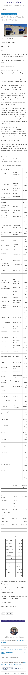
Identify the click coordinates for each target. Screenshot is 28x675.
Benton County (14, 620)
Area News (5, 620)
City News (22, 620)
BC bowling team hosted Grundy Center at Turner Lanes (21, 649)
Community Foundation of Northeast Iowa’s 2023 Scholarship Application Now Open (7, 650)
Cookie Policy (4, 669)
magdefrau (13, 14)
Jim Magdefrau (14, 1)
